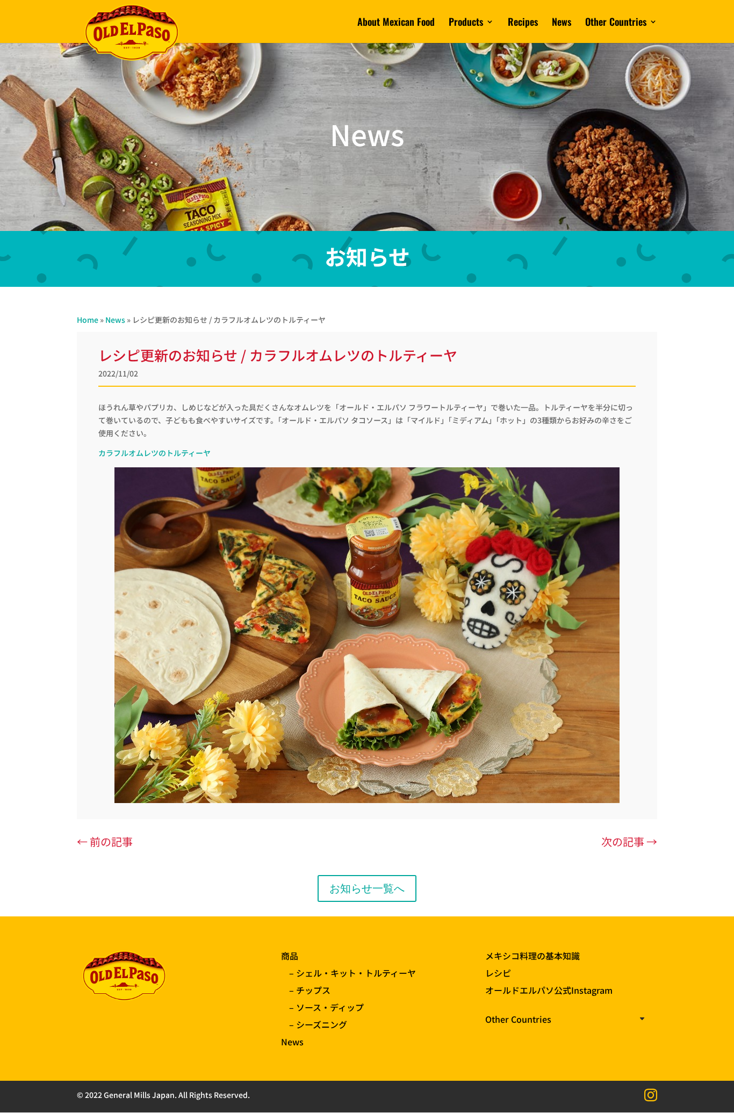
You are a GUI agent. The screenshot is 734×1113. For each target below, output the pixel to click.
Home (87, 319)
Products (466, 23)
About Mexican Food (396, 23)
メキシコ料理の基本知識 (532, 955)
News (561, 23)
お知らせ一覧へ (367, 888)
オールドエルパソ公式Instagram (549, 990)
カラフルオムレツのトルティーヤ (154, 452)
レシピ (498, 972)
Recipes (523, 23)
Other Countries (615, 23)
